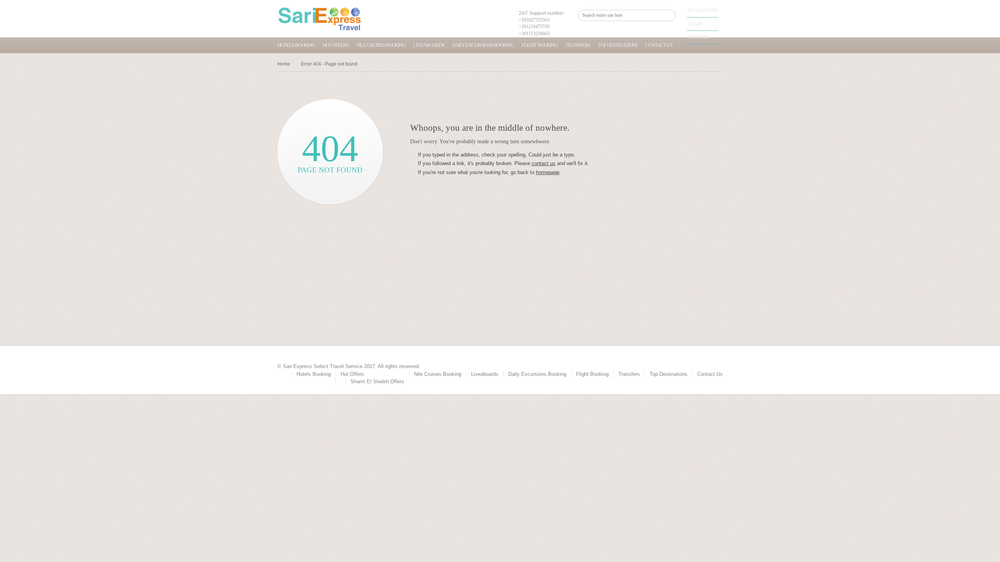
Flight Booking (539, 45)
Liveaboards (428, 45)
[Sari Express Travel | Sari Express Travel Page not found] (319, 19)
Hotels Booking (296, 45)
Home (283, 64)
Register (698, 37)
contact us (543, 163)
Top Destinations (618, 45)
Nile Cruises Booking (380, 45)
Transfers (577, 45)
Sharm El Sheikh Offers (377, 381)
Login (695, 24)
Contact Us (658, 45)
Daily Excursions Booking (483, 45)
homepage (547, 172)
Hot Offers (335, 45)
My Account (703, 10)
